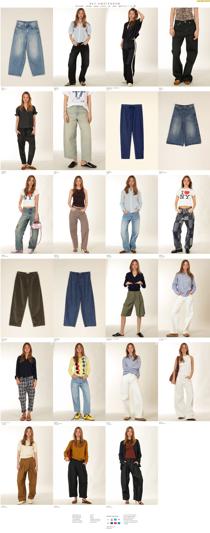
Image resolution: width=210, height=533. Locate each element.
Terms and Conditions (95, 519)
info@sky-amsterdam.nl (77, 520)
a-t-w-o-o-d (103, 6)
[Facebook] (119, 6)
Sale (109, 6)
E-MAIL (126, 523)
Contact (114, 6)
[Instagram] (121, 6)
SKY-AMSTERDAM (105, 3)
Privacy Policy (93, 522)
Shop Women (89, 6)
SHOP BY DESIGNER (79, 6)
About (91, 516)
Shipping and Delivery (95, 520)
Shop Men (96, 6)
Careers (92, 517)
